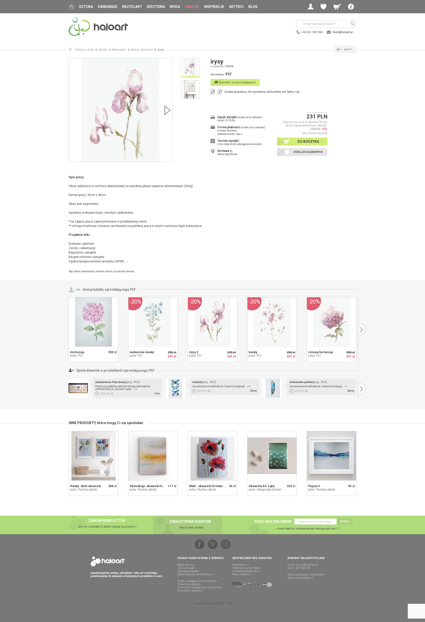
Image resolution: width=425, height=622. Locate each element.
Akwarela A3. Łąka (261, 486)
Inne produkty (93, 289)
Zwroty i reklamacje (82, 248)
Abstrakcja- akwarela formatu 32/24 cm (157, 486)
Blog (253, 7)
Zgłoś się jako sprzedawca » (195, 574)
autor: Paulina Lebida (83, 489)
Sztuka (86, 7)
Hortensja (77, 352)
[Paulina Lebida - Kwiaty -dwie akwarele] (93, 455)
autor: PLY (76, 355)
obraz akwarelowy (84, 271)
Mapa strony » (186, 564)
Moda (175, 7)
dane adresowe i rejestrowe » (307, 574)
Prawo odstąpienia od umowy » (197, 581)
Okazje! (192, 7)
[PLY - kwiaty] (272, 322)
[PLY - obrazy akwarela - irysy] (120, 110)
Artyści (236, 7)
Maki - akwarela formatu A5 (208, 486)
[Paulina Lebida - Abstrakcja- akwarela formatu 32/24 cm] (153, 455)
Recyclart (132, 7)
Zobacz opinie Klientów (190, 522)
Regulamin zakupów (82, 252)
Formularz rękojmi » (190, 590)
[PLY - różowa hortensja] (331, 322)
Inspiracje (214, 7)
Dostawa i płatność (81, 243)
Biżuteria (156, 7)
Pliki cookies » (241, 574)
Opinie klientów (88, 370)
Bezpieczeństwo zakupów (86, 257)
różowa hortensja (320, 352)
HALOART (108, 561)
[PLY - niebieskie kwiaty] (153, 322)
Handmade (107, 7)
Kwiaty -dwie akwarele (85, 486)
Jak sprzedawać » (188, 571)
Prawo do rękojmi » (189, 584)
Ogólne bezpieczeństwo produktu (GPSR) (96, 261)
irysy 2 (193, 352)
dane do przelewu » (300, 577)
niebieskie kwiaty (142, 352)
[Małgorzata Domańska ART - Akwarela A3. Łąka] (272, 455)
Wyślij (344, 521)
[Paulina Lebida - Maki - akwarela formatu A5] (212, 455)
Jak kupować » (186, 568)
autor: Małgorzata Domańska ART (270, 489)
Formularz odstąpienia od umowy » (200, 587)
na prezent (120, 271)
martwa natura (104, 271)
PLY (133, 289)
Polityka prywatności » (246, 571)
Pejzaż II (314, 486)
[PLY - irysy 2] (212, 322)
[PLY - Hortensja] (93, 322)
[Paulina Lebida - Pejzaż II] (331, 455)
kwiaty (130, 271)
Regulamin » (240, 564)
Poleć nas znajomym (272, 522)
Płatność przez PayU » (246, 568)
